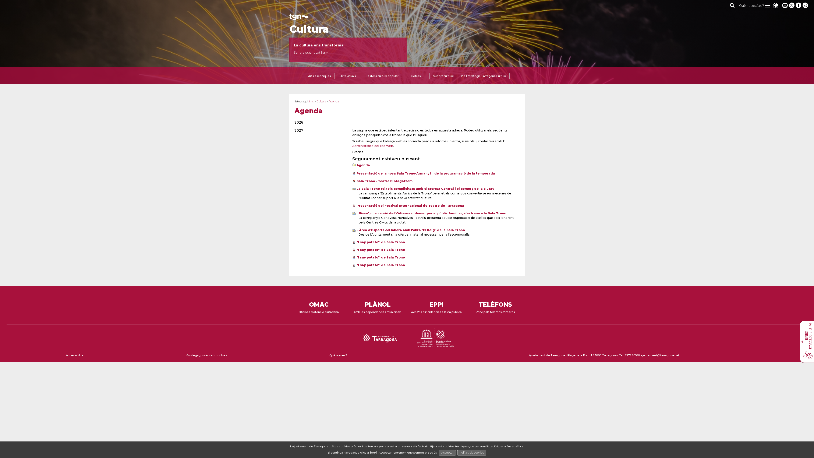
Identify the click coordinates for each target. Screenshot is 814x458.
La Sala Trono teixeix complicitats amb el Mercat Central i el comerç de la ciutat (425, 189)
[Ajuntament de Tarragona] (298, 18)
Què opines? (338, 355)
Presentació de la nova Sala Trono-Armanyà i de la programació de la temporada (426, 173)
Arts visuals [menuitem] (348, 76)
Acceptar (447, 452)
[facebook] (799, 5)
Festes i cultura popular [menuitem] (382, 76)
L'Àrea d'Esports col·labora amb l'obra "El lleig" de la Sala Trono (411, 230)
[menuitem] (317, 122)
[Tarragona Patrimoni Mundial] (435, 347)
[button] (775, 6)
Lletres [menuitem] (416, 76)
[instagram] (805, 5)
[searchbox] (732, 5)
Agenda (363, 165)
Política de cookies (472, 452)
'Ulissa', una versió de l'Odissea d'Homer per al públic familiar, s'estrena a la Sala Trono (431, 213)
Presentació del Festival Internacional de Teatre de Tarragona (410, 206)
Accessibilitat (75, 355)
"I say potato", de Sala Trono (381, 242)
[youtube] (785, 5)
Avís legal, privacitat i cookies (206, 355)
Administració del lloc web (372, 146)
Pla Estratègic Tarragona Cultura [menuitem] (483, 76)
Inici (311, 101)
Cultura (309, 29)
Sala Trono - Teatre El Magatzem (385, 181)
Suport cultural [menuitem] (443, 76)
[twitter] (792, 5)
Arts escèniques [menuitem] (319, 76)
